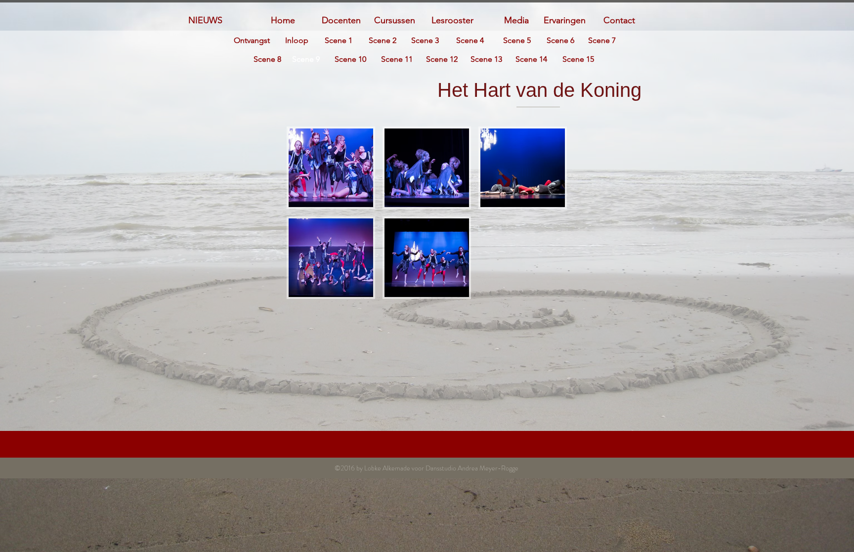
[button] (331, 168)
